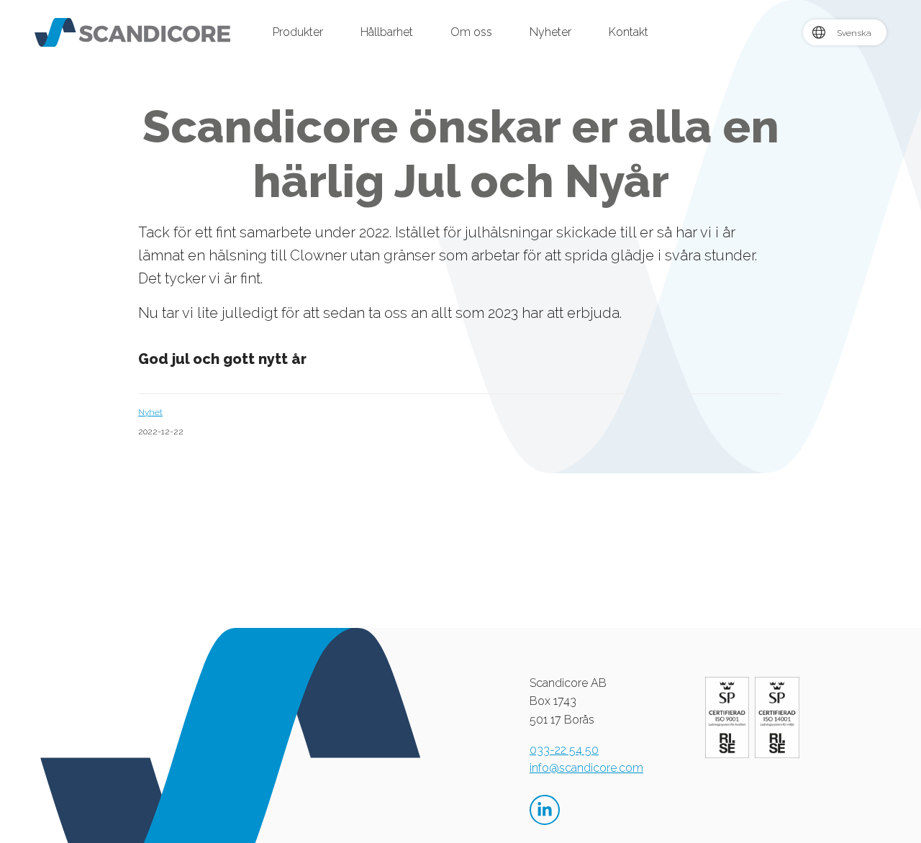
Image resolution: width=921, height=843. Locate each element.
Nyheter (550, 32)
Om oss (471, 32)
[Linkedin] (545, 810)
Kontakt (628, 32)
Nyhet (150, 412)
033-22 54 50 (564, 750)
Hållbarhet (386, 32)
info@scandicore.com (586, 768)
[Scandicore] (132, 31)
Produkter (298, 32)
